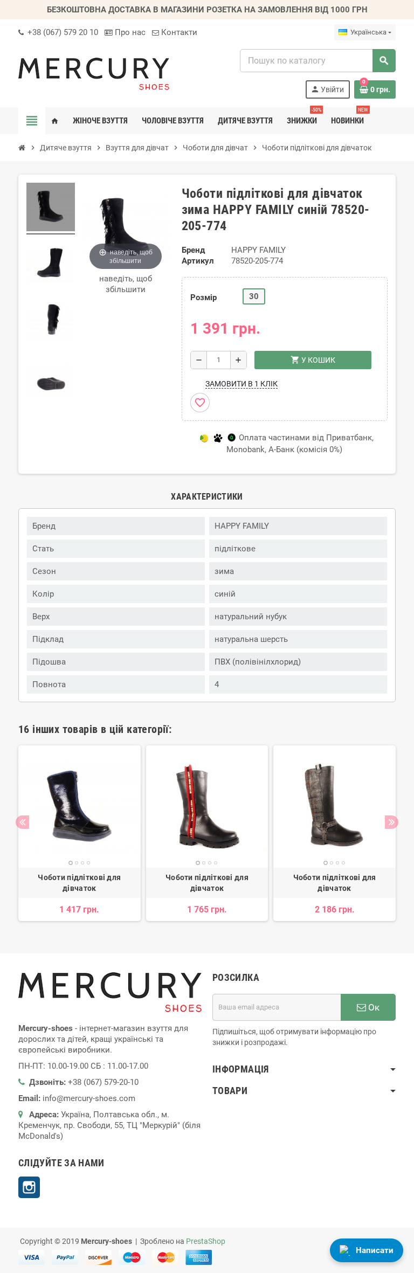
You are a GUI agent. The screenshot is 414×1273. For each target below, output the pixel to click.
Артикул (198, 261)
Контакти (178, 32)
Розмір (203, 297)
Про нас (129, 32)
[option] (79, 833)
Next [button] (391, 822)
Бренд (193, 250)
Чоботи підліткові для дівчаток (79, 883)
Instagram (29, 1187)
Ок (373, 1007)
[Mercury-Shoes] (93, 73)
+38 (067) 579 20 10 (61, 32)
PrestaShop (205, 1241)
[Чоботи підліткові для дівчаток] (79, 806)
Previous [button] (22, 822)
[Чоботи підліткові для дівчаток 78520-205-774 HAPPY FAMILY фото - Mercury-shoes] (50, 208)
